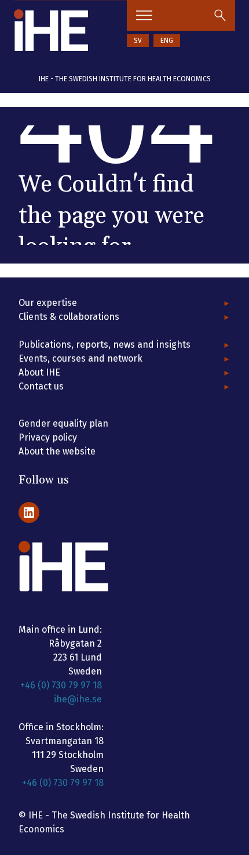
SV (138, 41)
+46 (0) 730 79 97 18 (61, 685)
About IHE (39, 372)
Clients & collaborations (69, 316)
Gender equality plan (63, 423)
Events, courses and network (80, 358)
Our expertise (48, 302)
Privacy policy (48, 437)
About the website (57, 451)
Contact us (41, 386)
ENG (166, 41)
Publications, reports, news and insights (105, 344)
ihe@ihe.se (78, 699)
